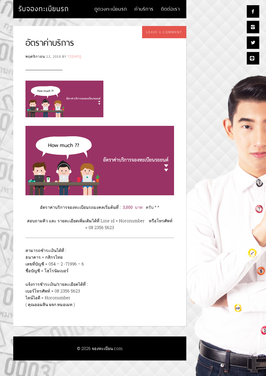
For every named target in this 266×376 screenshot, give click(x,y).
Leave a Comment (164, 32)
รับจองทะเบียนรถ (43, 8)
